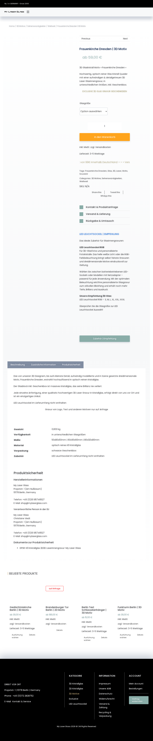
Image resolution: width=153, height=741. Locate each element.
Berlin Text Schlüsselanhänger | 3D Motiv (94, 610)
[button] (104, 207)
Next (125, 38)
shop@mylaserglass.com (34, 503)
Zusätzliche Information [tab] (43, 364)
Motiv (124, 170)
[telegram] (33, 709)
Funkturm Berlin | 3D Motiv (129, 609)
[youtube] (148, 4)
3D (114, 170)
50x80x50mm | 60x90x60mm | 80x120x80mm (75, 439)
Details (32, 635)
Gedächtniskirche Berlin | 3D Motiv (20, 609)
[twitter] (134, 4)
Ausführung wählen (17, 636)
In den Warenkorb (104, 137)
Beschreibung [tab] (18, 364)
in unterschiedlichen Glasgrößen (69, 434)
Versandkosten (103, 147)
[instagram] (139, 4)
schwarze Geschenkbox (64, 450)
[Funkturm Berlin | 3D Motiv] (130, 593)
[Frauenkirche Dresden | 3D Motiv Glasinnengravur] (48, 180)
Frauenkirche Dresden (96, 170)
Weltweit (83, 181)
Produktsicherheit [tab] (71, 364)
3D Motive (96, 178)
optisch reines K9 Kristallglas (66, 445)
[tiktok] (143, 4)
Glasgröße (85, 103)
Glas (110, 170)
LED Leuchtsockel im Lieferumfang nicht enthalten (78, 455)
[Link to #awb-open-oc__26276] (28, 12)
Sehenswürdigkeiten (112, 178)
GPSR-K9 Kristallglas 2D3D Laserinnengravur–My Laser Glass (50, 548)
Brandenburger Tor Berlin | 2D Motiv (57, 609)
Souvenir (83, 173)
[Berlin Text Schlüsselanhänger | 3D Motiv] (94, 593)
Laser (118, 170)
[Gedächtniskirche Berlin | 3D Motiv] (22, 593)
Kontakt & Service (21, 701)
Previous (86, 38)
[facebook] (130, 4)
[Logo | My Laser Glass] (14, 12)
